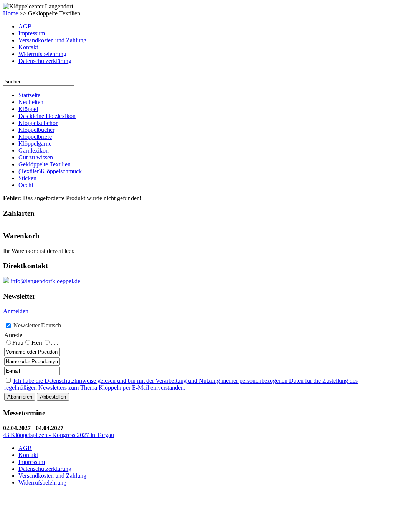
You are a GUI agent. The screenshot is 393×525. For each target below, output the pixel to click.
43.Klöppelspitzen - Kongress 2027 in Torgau (58, 435)
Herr (37, 342)
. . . (54, 342)
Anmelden (15, 311)
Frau (17, 342)
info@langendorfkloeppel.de (45, 281)
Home (10, 13)
